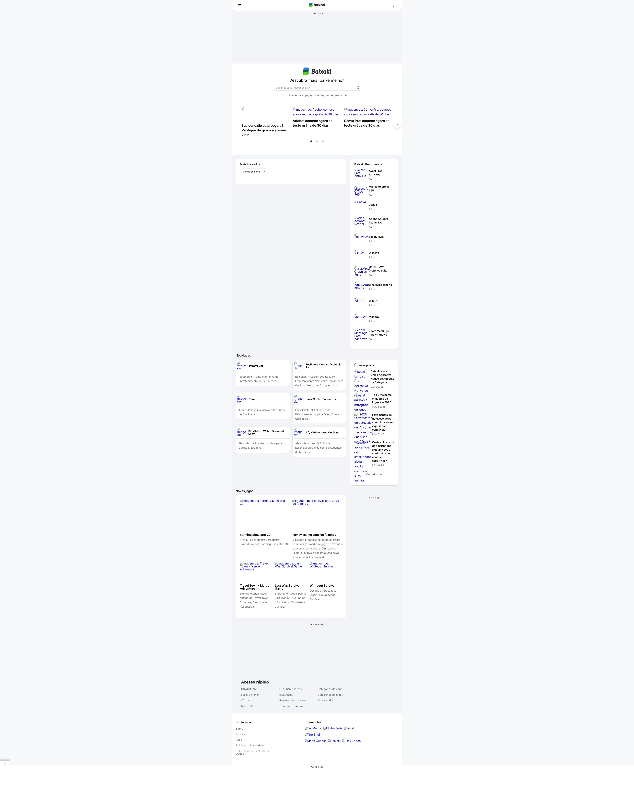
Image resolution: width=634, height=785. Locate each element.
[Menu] (240, 5)
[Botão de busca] (395, 5)
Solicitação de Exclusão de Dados (253, 752)
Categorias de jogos (330, 694)
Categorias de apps (330, 689)
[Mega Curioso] (316, 741)
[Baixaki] (334, 741)
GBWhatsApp (249, 689)
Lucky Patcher (250, 694)
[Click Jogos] (351, 741)
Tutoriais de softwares (293, 706)
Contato (241, 734)
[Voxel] (349, 728)
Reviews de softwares (293, 700)
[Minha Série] (332, 728)
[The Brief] (312, 734)
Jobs (239, 739)
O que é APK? (326, 700)
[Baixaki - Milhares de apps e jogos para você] (317, 6)
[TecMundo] (313, 728)
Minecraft (247, 706)
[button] (311, 141)
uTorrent (246, 700)
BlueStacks (286, 694)
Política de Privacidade (250, 745)
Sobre (239, 728)
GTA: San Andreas (290, 689)
